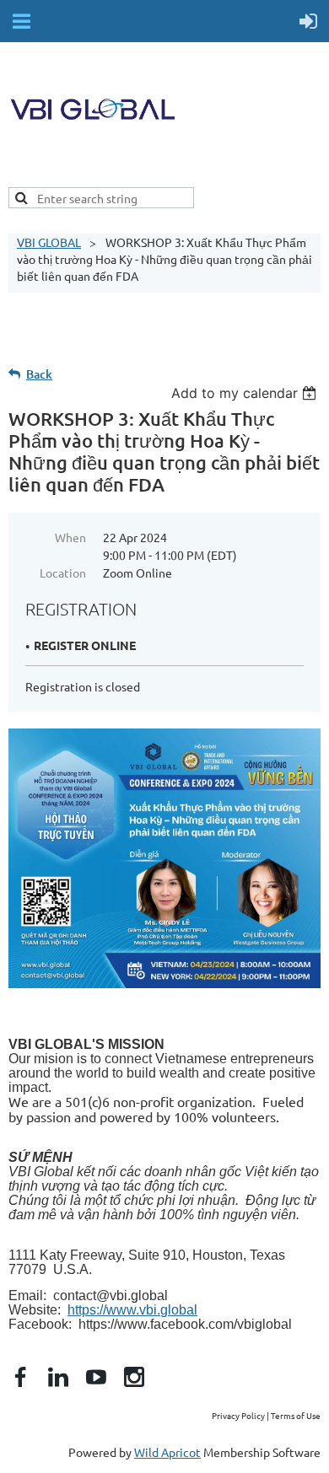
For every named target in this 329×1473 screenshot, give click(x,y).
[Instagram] (134, 1377)
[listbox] (246, 393)
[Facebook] (20, 1377)
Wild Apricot (167, 1452)
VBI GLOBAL (49, 242)
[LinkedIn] (58, 1377)
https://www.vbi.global (132, 1310)
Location (63, 572)
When (70, 537)
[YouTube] (96, 1377)
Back (39, 374)
